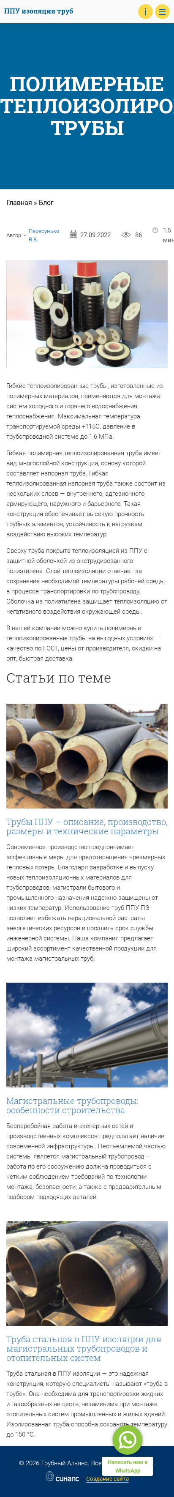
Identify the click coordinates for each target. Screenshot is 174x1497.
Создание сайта (107, 1478)
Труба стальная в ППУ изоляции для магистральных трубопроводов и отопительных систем (83, 1348)
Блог (46, 203)
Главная (19, 203)
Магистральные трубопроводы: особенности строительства (72, 1105)
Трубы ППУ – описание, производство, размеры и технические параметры (87, 826)
